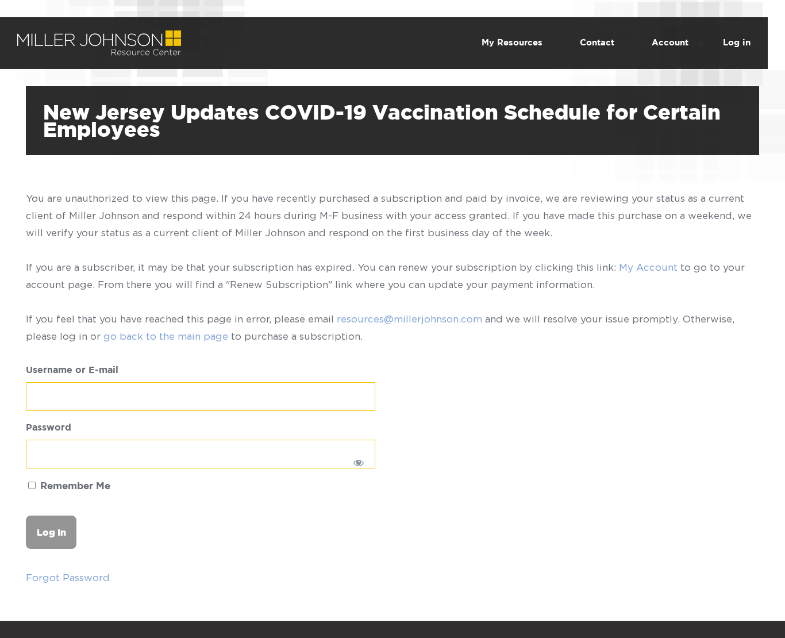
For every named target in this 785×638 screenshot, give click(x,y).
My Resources (512, 43)
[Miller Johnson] (99, 39)
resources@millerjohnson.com (409, 319)
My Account (648, 267)
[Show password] (359, 462)
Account (670, 43)
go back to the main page (165, 336)
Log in (737, 43)
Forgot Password (68, 577)
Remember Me (73, 486)
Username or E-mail (72, 370)
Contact (597, 43)
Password (48, 428)
